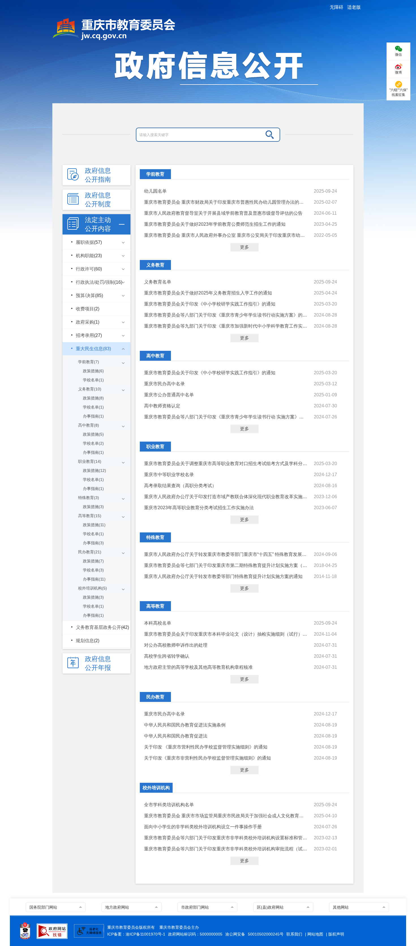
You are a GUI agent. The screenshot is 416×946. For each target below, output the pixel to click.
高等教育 (155, 606)
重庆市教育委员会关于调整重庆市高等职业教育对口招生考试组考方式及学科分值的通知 (226, 463)
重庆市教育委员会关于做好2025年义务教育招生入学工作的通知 (208, 293)
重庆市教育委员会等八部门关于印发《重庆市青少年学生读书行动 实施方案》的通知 (226, 416)
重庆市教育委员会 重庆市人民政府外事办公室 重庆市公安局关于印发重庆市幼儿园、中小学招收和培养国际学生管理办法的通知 (226, 235)
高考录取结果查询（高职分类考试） (180, 485)
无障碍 (336, 7)
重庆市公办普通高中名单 (169, 394)
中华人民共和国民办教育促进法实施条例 (185, 725)
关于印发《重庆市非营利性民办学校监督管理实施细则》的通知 (207, 758)
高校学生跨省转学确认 (166, 656)
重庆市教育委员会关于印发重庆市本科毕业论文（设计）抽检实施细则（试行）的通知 (226, 634)
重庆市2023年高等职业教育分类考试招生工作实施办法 (199, 507)
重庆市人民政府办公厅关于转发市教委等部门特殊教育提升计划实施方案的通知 (223, 576)
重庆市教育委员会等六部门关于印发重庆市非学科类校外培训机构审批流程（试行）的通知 (226, 848)
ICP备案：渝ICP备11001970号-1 (136, 934)
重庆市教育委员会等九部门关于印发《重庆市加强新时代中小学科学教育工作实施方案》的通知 (226, 326)
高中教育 (155, 355)
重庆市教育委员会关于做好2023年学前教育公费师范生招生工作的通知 (215, 224)
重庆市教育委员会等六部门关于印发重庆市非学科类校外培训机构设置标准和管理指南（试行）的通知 (226, 837)
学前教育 (155, 174)
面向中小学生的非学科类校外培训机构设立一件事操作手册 (203, 826)
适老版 (354, 7)
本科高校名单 (157, 623)
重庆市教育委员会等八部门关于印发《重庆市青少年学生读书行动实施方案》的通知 (226, 315)
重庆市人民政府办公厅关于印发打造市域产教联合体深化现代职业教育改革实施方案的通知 (226, 496)
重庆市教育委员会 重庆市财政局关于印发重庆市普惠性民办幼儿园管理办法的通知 (226, 202)
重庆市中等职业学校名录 (169, 474)
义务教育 (155, 265)
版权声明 (336, 934)
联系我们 (294, 934)
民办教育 (155, 697)
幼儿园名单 (155, 191)
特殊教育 (155, 537)
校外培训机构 (156, 787)
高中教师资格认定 (162, 405)
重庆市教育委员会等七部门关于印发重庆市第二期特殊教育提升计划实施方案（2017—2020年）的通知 (226, 565)
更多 (244, 247)
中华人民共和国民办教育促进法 (175, 736)
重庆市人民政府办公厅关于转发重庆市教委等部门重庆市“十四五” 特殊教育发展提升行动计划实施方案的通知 (226, 554)
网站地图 (315, 934)
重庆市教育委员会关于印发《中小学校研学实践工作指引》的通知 (209, 304)
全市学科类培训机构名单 (169, 804)
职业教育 (155, 446)
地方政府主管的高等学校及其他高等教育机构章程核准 (198, 667)
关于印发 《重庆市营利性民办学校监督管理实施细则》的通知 (205, 747)
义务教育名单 (157, 282)
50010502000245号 (266, 934)
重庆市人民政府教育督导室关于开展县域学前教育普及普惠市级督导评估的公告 (223, 213)
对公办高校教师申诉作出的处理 (175, 645)
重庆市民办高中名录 (164, 383)
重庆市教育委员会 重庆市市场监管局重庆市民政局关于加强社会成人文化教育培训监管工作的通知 (226, 815)
